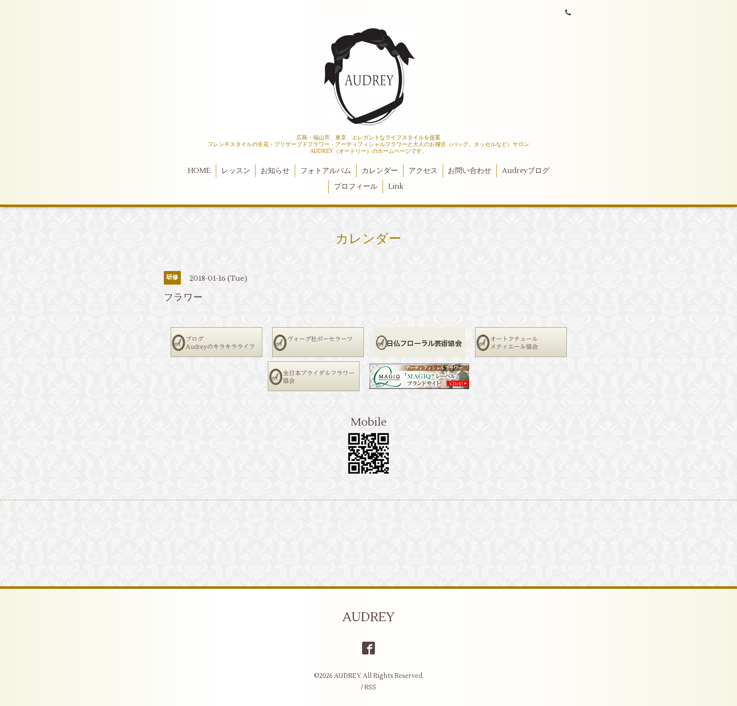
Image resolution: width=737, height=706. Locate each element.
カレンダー (380, 171)
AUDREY (368, 617)
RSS (370, 687)
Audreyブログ (525, 171)
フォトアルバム (325, 171)
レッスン (235, 171)
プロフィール (355, 186)
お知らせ (275, 171)
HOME (199, 171)
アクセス (423, 171)
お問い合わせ (469, 171)
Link (395, 186)
